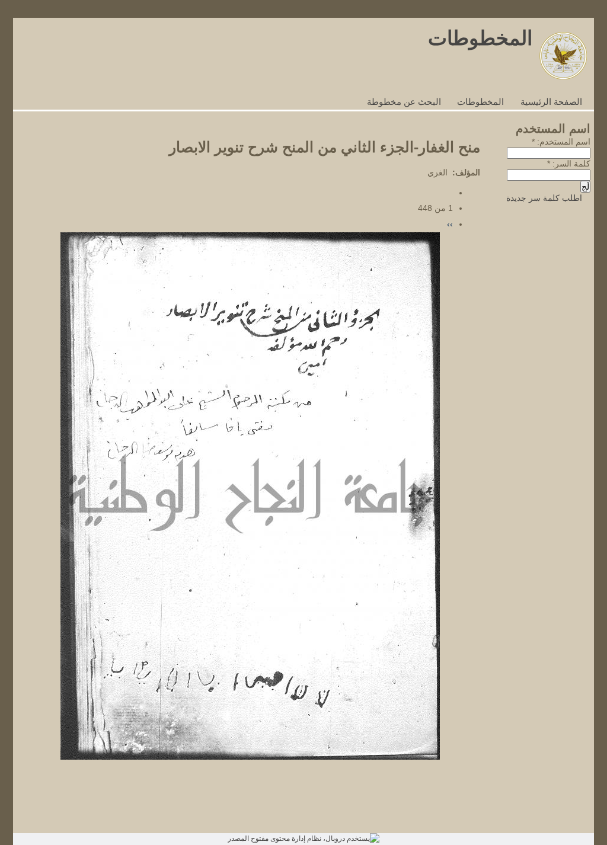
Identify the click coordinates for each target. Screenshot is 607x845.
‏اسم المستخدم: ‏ (561, 141)
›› (450, 224)
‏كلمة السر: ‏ (568, 163)
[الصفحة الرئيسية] (563, 76)
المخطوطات (480, 38)
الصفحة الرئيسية (551, 102)
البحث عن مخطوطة (404, 102)
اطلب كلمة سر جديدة (544, 198)
